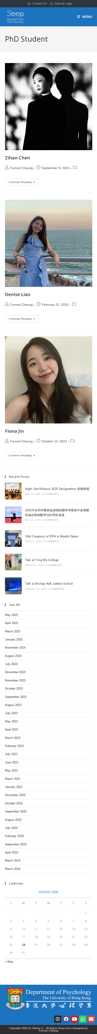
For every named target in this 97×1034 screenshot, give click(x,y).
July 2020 (11, 828)
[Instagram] (57, 1019)
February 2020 (14, 836)
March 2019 (12, 860)
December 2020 (15, 795)
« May (9, 961)
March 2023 (12, 738)
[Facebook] (66, 1019)
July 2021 (11, 754)
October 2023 (14, 688)
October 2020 (14, 803)
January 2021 (14, 787)
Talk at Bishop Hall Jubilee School (49, 583)
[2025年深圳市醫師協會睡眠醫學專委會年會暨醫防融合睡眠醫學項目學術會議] (13, 515)
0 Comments (50, 494)
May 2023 (11, 721)
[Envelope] (91, 1019)
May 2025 (11, 615)
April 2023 (11, 729)
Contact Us (39, 3)
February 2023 (14, 746)
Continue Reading (24, 180)
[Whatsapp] (82, 1019)
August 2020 (13, 819)
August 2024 (13, 656)
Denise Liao (17, 294)
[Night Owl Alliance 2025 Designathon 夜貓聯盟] (13, 491)
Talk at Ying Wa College (41, 560)
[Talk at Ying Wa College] (13, 562)
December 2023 (15, 672)
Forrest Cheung (21, 168)
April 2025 (11, 623)
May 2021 (11, 770)
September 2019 (15, 844)
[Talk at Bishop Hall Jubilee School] (13, 585)
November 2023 (15, 680)
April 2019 (11, 852)
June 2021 (11, 762)
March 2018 (12, 869)
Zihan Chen (17, 158)
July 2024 (11, 664)
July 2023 (11, 713)
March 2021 (12, 779)
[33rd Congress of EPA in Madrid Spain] (13, 538)
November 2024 (15, 647)
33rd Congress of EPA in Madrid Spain (51, 536)
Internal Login (63, 3)
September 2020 (15, 811)
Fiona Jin (14, 431)
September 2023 (15, 697)
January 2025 (14, 639)
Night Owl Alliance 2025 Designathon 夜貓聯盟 (57, 489)
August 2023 (13, 705)
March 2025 (12, 631)
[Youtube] (74, 1019)
